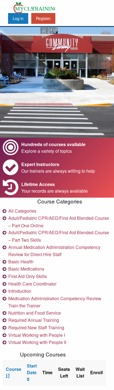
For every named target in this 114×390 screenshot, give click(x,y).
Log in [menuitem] (18, 18)
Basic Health (20, 261)
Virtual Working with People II (37, 342)
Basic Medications (26, 269)
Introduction (19, 291)
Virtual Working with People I (36, 335)
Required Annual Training (33, 320)
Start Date (32, 369)
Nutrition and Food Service (34, 313)
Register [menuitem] (43, 18)
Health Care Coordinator (32, 284)
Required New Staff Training (36, 327)
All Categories (22, 211)
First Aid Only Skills (27, 276)
